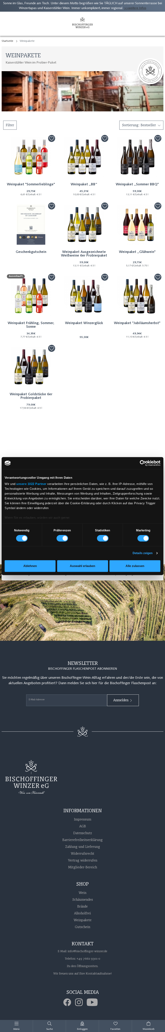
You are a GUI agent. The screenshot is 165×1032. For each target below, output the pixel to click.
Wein (82, 893)
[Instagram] (81, 1002)
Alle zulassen (135, 566)
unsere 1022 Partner (31, 484)
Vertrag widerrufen (82, 860)
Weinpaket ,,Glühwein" (137, 252)
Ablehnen (30, 566)
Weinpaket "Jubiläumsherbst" (137, 323)
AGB (82, 826)
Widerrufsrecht (82, 853)
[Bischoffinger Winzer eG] (82, 24)
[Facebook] (69, 1002)
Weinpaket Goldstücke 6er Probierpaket (31, 396)
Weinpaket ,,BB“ (84, 184)
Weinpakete (83, 920)
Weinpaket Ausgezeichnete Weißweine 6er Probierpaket (84, 254)
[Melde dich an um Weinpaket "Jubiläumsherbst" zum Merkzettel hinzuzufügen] (157, 277)
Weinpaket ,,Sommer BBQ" (137, 184)
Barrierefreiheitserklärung (82, 840)
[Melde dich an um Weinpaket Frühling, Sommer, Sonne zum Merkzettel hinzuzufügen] (51, 277)
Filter (10, 125)
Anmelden (121, 700)
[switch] (62, 538)
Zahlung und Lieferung (82, 847)
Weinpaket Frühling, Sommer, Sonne (31, 325)
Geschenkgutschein (31, 252)
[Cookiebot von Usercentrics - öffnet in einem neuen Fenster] (142, 463)
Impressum (82, 819)
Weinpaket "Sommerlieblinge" (31, 184)
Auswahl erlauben (82, 566)
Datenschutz (82, 833)
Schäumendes (82, 899)
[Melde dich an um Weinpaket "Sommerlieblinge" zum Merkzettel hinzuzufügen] (51, 138)
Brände (82, 906)
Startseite (7, 41)
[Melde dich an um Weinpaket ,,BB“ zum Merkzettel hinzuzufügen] (104, 138)
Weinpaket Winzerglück (84, 323)
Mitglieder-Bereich (82, 867)
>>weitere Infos (135, 8)
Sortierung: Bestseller (139, 125)
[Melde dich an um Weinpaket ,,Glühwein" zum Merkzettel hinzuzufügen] (157, 205)
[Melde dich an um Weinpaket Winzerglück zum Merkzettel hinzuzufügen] (104, 277)
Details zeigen (143, 553)
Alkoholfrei (82, 913)
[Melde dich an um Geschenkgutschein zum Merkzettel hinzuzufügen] (51, 205)
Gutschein (82, 927)
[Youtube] (94, 1002)
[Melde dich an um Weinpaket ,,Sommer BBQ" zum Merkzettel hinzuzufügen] (157, 138)
